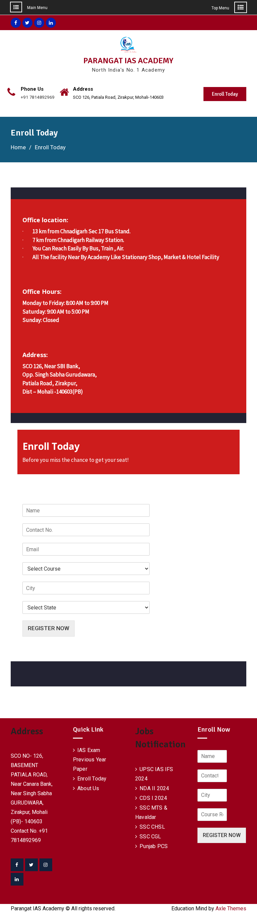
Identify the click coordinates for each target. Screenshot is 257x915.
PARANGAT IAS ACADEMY (128, 61)
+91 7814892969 (38, 97)
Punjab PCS (154, 846)
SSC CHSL (152, 827)
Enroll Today (225, 94)
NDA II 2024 (154, 788)
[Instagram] (45, 864)
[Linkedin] (17, 879)
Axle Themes (231, 908)
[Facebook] (17, 864)
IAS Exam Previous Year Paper (89, 759)
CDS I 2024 (153, 798)
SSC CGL (150, 836)
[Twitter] (31, 864)
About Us (88, 788)
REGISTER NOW (48, 628)
